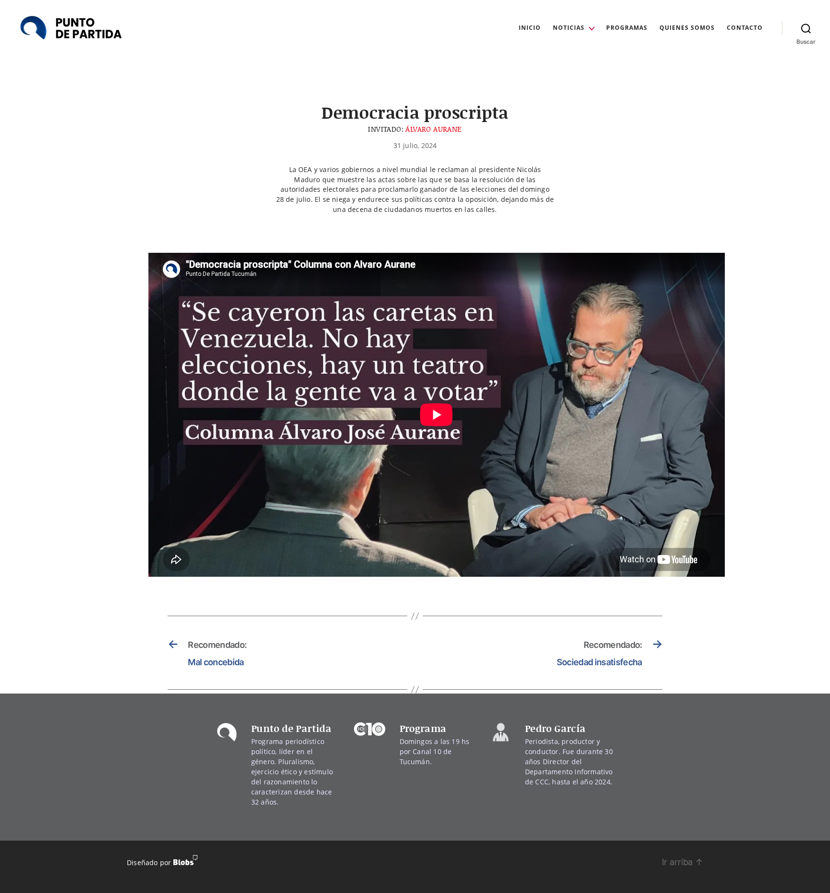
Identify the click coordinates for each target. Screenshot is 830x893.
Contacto (745, 28)
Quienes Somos (687, 28)
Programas (626, 28)
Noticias (569, 28)
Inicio (530, 28)
